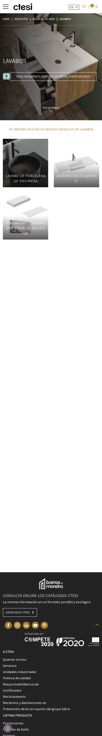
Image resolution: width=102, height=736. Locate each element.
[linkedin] (26, 625)
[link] (51, 111)
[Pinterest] (44, 625)
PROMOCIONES (13, 723)
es (72, 7)
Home (6, 19)
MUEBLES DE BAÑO (44, 19)
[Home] (22, 6)
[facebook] (8, 625)
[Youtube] (35, 625)
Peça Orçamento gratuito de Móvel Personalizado (53, 76)
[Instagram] (17, 625)
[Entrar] (84, 6)
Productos (21, 19)
